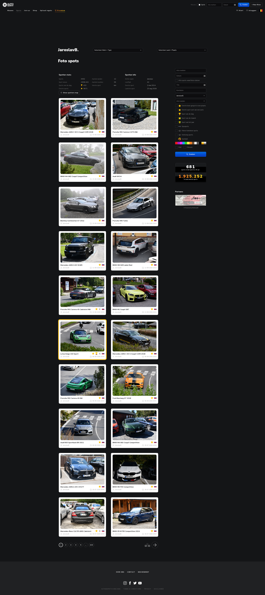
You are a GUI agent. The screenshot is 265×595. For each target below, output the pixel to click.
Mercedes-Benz (66, 531)
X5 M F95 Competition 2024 (128, 531)
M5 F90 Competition (125, 487)
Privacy (147, 589)
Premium (61, 11)
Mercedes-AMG (66, 132)
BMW (62, 176)
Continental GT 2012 (75, 221)
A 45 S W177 (78, 487)
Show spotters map (70, 93)
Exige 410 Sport (72, 354)
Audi (114, 176)
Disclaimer (159, 589)
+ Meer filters (256, 5)
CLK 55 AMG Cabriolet (82, 531)
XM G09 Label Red (124, 265)
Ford (114, 398)
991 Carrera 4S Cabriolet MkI (79, 309)
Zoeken (245, 5)
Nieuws (193, 4)
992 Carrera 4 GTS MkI (129, 132)
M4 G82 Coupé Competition (76, 176)
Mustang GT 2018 (124, 398)
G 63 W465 (77, 265)
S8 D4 (119, 176)
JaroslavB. (66, 135)
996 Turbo (124, 221)
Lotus (62, 354)
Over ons (120, 572)
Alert (241, 11)
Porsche (116, 132)
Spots (203, 4)
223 (91, 545)
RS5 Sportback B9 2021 (74, 442)
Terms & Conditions (132, 589)
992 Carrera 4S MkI (75, 398)
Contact (131, 572)
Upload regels (46, 11)
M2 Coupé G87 (123, 309)
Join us (27, 11)
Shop (35, 11)
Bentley (63, 221)
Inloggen (252, 11)
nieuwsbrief (143, 572)
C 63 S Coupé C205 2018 (83, 132)
